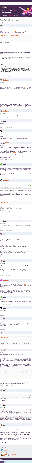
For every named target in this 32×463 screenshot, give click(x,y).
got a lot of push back (8, 61)
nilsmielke (7, 385)
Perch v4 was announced (11, 31)
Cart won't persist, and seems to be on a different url (10, 454)
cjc (3, 452)
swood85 (4, 455)
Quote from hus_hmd (5, 369)
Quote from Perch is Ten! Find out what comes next (10, 35)
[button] (1, 1)
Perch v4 (4, 451)
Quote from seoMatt (4, 337)
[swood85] (2, 455)
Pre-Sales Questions (5, 450)
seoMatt (7, 275)
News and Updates (5, 453)
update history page (13, 152)
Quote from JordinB (4, 185)
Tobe (25, 284)
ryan (6, 301)
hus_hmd (2, 20)
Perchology (5, 60)
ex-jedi (20, 217)
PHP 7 (24, 87)
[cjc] (2, 452)
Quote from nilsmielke (5, 409)
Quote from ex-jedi (4, 395)
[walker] (2, 450)
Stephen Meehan (8, 159)
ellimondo (2, 322)
